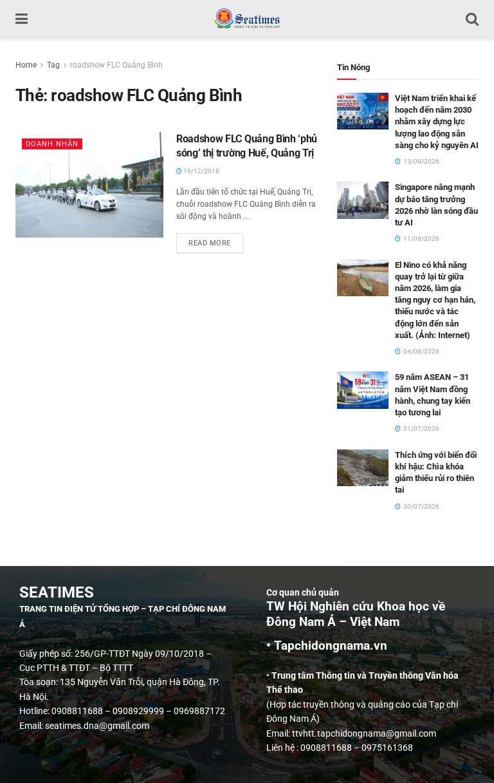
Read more (215, 240)
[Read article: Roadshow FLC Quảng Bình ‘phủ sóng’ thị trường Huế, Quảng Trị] (89, 185)
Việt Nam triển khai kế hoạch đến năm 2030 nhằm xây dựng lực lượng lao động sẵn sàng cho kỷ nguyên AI (437, 121)
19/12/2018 (200, 171)
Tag (53, 65)
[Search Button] (472, 19)
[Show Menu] (21, 19)
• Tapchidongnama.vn (326, 646)
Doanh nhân (52, 144)
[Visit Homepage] (246, 19)
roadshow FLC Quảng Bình (116, 65)
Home (26, 65)
